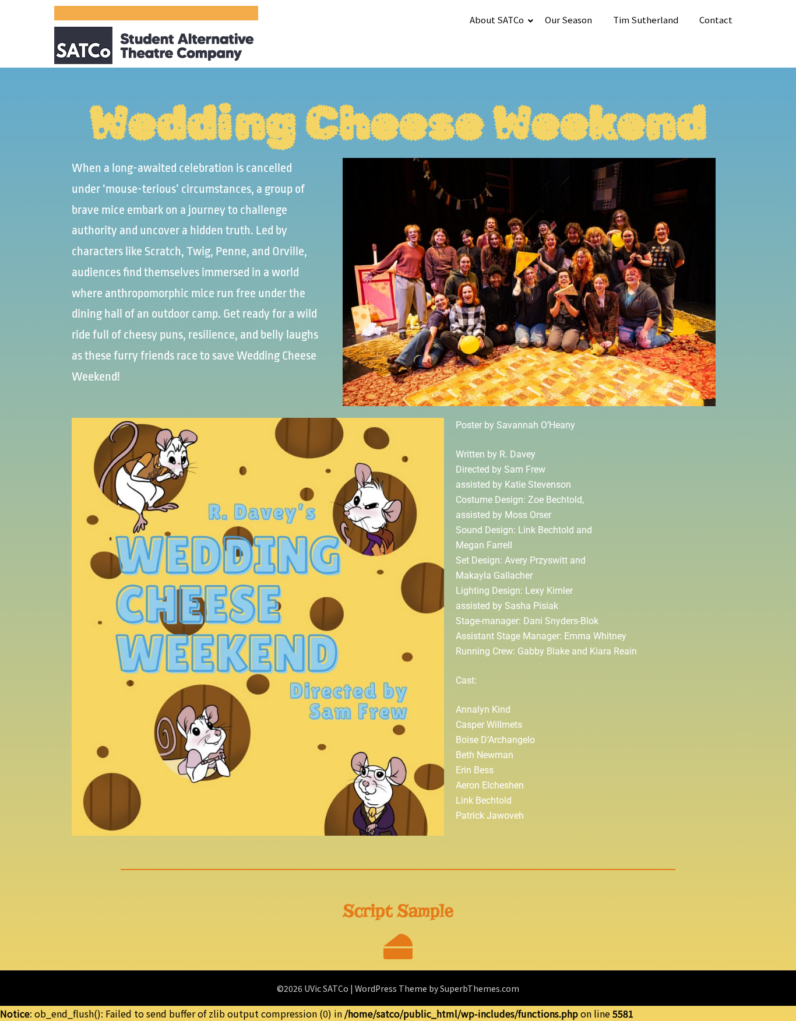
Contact (715, 19)
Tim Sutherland (645, 19)
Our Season (568, 19)
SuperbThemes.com (479, 988)
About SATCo (497, 19)
